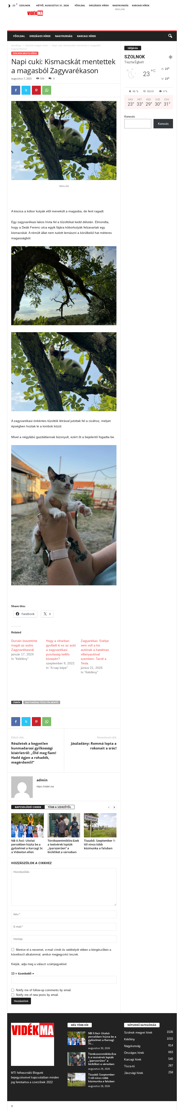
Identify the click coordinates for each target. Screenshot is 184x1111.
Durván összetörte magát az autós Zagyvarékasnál (24, 645)
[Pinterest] (36, 90)
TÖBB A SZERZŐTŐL (59, 807)
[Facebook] (15, 90)
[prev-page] (109, 807)
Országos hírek (99, 5)
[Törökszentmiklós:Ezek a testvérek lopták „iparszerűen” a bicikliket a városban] (64, 825)
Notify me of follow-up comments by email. (44, 990)
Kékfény (129, 1039)
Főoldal (80, 5)
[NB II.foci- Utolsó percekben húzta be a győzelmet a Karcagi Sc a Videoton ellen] (27, 825)
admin (42, 780)
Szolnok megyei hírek (36, 45)
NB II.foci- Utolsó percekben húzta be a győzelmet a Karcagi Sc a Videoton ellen (27, 846)
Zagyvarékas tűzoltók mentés (42, 702)
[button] (170, 36)
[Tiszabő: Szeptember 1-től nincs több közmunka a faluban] (100, 825)
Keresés (129, 116)
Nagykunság (120, 5)
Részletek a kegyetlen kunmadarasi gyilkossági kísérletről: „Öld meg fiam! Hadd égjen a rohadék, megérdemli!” (33, 752)
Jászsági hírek (133, 1073)
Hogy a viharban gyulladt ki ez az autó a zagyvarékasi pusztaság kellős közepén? (61, 650)
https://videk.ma (45, 786)
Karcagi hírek (140, 5)
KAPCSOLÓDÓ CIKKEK (28, 807)
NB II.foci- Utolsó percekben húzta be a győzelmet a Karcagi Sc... (102, 1038)
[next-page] (114, 807)
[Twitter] (26, 90)
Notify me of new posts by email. (37, 995)
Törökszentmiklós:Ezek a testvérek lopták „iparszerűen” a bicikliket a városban (63, 846)
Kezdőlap (16, 45)
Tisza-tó (129, 1066)
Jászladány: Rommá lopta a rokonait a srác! (93, 745)
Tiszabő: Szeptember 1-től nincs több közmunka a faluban (100, 844)
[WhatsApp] (46, 90)
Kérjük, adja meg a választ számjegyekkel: (39, 964)
